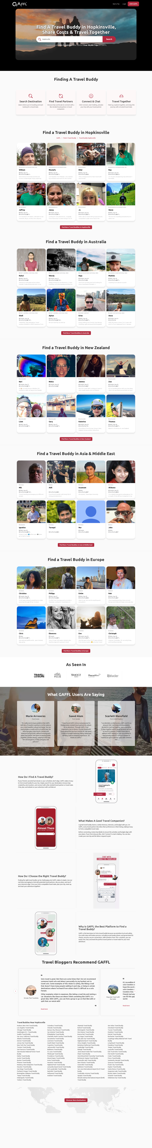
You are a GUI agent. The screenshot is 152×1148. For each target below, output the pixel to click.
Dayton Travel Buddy (114, 1067)
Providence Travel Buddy (55, 1056)
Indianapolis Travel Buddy (25, 1078)
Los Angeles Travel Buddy (25, 1028)
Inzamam (82, 488)
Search (109, 39)
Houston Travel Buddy (24, 1067)
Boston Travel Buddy (24, 1060)
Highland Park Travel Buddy (56, 1065)
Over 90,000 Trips (90, 45)
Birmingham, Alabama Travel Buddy (28, 1073)
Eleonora (52, 633)
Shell (21, 316)
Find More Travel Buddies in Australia (76, 333)
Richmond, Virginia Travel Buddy (88, 1058)
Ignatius (22, 527)
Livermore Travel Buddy (55, 1041)
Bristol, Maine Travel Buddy (116, 1073)
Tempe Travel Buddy (114, 1047)
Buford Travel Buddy (84, 1028)
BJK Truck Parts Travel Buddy (117, 1052)
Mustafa (52, 170)
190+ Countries (65, 45)
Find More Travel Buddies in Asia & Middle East (76, 545)
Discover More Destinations (76, 1100)
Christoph (112, 633)
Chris (21, 633)
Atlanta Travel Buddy (24, 1038)
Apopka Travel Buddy (84, 1075)
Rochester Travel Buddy (115, 1036)
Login (124, 4)
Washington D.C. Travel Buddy (27, 1032)
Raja (80, 276)
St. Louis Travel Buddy (54, 1052)
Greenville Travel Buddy (85, 1065)
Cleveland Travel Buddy (115, 1028)
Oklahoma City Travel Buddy (117, 1078)
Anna (110, 316)
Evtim (81, 593)
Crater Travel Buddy (114, 1056)
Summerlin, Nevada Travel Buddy (118, 1060)
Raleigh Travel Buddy (84, 1049)
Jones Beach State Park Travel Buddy (89, 1052)
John (110, 527)
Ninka (51, 382)
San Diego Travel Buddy (24, 1069)
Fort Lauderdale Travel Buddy (56, 1069)
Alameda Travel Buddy (85, 1025)
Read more (44, 1009)
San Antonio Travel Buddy (55, 1032)
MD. (20, 488)
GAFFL (58, 138)
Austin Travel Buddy (23, 1058)
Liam (21, 422)
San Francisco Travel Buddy (26, 1049)
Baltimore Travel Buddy (54, 1049)
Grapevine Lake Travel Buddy (117, 1071)
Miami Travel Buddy (84, 1054)
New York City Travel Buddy (26, 1045)
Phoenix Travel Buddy (24, 1062)
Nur (80, 527)
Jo (80, 210)
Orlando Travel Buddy (54, 1028)
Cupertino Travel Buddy (55, 1045)
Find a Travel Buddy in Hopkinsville (76, 132)
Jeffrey (22, 210)
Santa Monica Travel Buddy (116, 1069)
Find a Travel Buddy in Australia (76, 241)
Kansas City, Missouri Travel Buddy (58, 1030)
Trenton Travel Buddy (24, 1047)
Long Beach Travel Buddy (116, 1043)
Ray (110, 170)
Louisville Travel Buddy (115, 1049)
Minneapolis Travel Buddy (86, 1030)
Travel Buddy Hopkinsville (87, 138)
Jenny (51, 210)
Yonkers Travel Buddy (24, 1080)
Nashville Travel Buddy (54, 1071)
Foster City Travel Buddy (116, 1065)
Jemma (82, 382)
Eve (80, 633)
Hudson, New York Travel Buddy (27, 1025)
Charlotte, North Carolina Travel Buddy (59, 1036)
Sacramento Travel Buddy (55, 1038)
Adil (50, 488)
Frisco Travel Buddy (114, 1058)
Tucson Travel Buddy (114, 1030)
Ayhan (51, 316)
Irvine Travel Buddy (53, 1060)
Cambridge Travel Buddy (85, 1047)
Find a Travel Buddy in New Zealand (76, 347)
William (22, 170)
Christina (22, 593)
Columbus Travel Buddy (55, 1025)
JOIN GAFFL (133, 4)
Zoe (110, 382)
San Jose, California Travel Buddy (27, 1036)
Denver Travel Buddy (24, 1041)
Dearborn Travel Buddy (115, 1032)
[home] (19, 4)
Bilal (80, 170)
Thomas (111, 422)
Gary (51, 422)
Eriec (81, 316)
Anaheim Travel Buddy (54, 1075)
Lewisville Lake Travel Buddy (87, 1060)
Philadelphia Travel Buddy (55, 1034)
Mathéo (111, 276)
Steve (110, 210)
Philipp (52, 593)
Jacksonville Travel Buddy (55, 1047)
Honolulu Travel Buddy (54, 1062)
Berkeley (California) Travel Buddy (88, 1045)
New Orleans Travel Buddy (86, 1062)
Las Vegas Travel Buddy (85, 1036)
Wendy (51, 276)
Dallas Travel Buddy (23, 1056)
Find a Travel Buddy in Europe (76, 559)
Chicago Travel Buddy (24, 1030)
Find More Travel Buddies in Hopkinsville (76, 227)
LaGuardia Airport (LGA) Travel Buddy (59, 1067)
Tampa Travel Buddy (23, 1075)
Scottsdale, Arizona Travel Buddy (88, 1073)
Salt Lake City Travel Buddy (86, 1038)
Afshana (111, 488)
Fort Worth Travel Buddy (116, 1054)
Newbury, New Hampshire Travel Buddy (29, 1065)
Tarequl (52, 527)
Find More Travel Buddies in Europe (76, 651)
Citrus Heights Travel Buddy (86, 1043)
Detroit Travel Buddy (114, 1034)
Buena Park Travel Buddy (86, 1034)
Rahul (21, 276)
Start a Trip (116, 4)
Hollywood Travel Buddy (55, 1073)
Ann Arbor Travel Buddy (115, 1025)
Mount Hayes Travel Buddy (56, 1058)
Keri (20, 382)
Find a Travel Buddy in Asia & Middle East (76, 453)
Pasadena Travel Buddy (115, 1045)
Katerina (82, 422)
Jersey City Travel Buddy (25, 1043)
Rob (110, 593)
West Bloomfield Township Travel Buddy (91, 1056)
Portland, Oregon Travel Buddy (27, 1071)
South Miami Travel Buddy (55, 1043)
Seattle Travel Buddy (24, 1034)
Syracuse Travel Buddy (115, 1062)
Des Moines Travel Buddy (86, 1032)
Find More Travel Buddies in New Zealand (76, 439)
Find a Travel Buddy (69, 138)
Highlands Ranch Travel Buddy (87, 1041)
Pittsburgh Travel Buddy (55, 1054)
